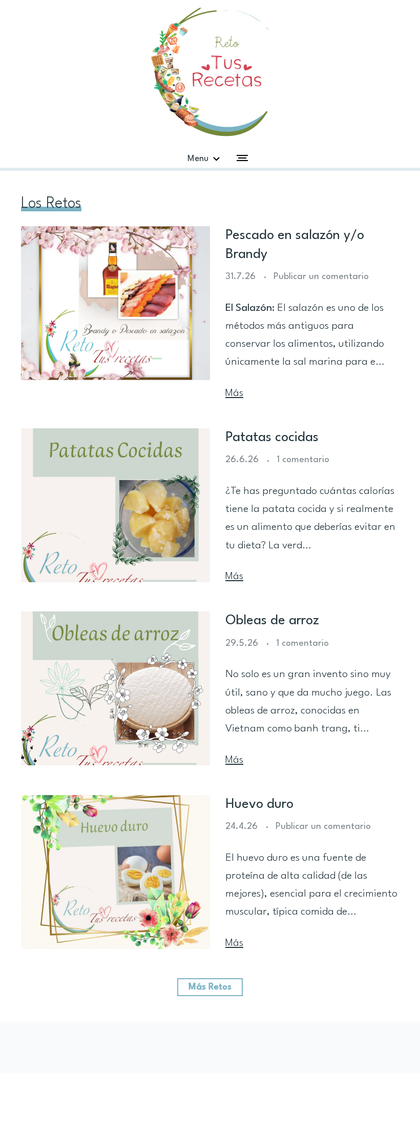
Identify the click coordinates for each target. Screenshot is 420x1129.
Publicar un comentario (321, 276)
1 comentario (303, 459)
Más (234, 393)
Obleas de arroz (272, 620)
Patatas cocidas (272, 437)
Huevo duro (259, 804)
